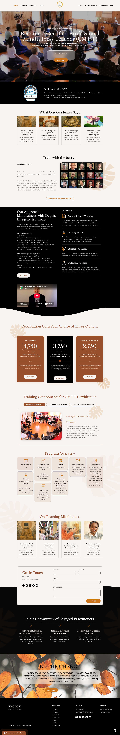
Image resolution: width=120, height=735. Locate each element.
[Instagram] (23, 585)
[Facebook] (27, 585)
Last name (81, 569)
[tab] (34, 404)
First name (56, 569)
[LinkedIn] (33, 585)
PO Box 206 (26, 577)
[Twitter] (30, 585)
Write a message (58, 587)
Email (55, 578)
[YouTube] (37, 585)
